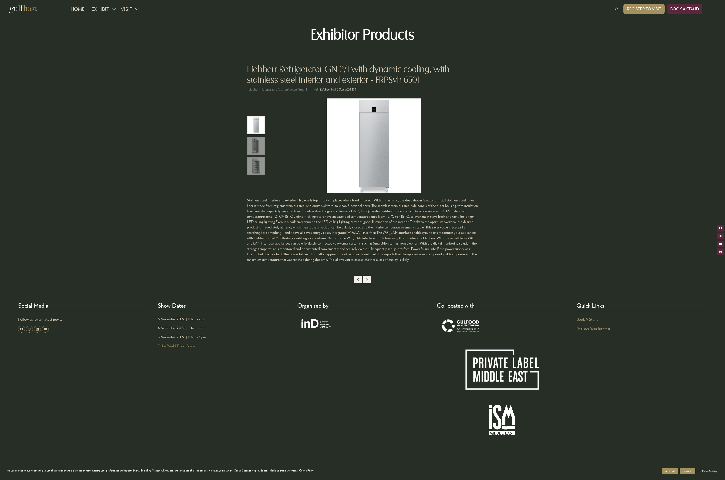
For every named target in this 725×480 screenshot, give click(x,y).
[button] (707, 471)
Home (78, 9)
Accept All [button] (670, 471)
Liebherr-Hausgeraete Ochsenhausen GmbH (277, 89)
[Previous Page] (358, 279)
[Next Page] (367, 279)
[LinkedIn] (37, 329)
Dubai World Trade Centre (177, 346)
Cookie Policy (306, 470)
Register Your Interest (593, 328)
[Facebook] (21, 329)
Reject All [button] (687, 471)
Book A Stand (587, 319)
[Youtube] (45, 329)
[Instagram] (29, 329)
